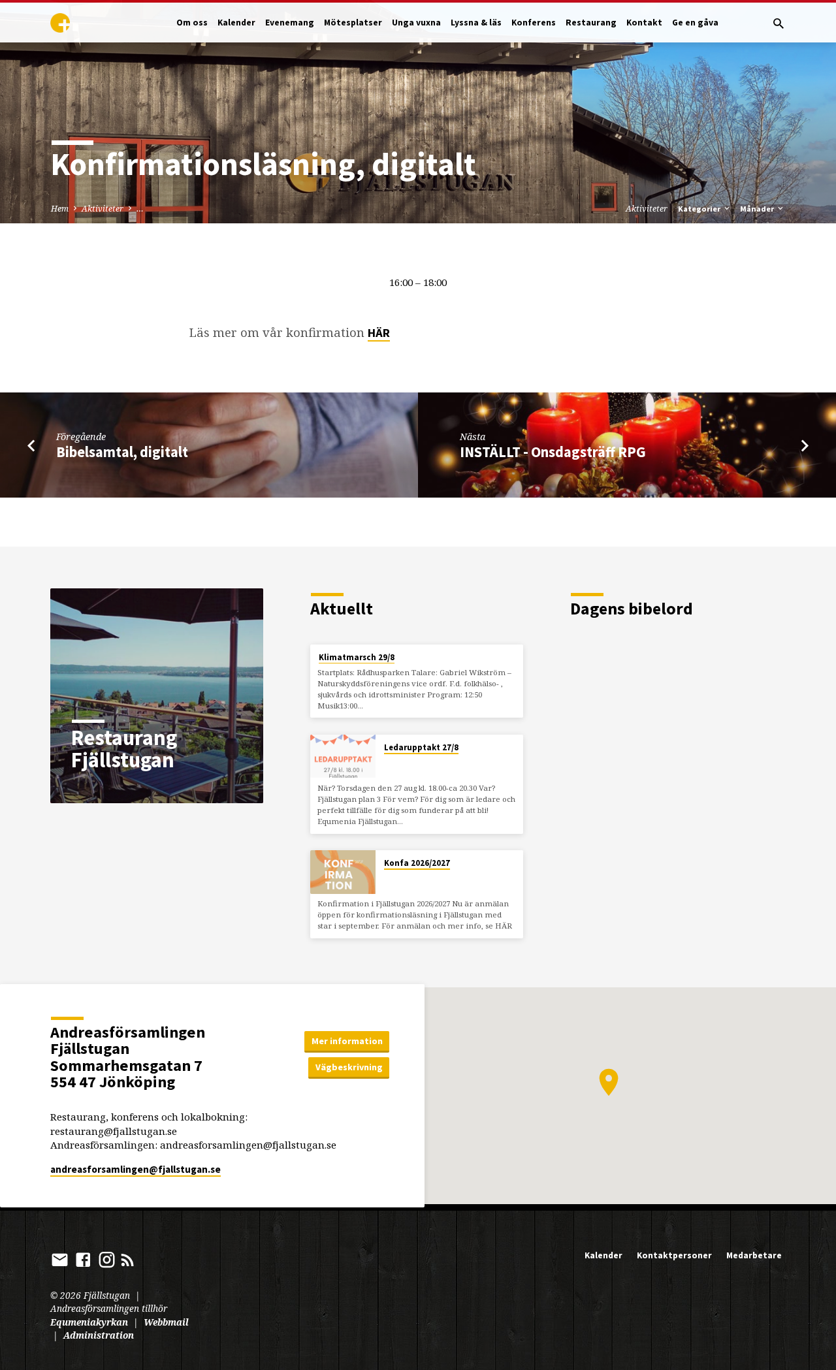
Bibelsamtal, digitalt (122, 452)
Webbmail (166, 1322)
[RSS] (127, 1259)
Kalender (236, 22)
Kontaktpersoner (674, 1255)
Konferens (533, 22)
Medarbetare (754, 1255)
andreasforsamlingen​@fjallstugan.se (135, 1169)
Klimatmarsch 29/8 (356, 657)
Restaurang (591, 22)
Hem (60, 208)
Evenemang (289, 22)
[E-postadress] (59, 1259)
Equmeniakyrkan (89, 1322)
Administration (98, 1335)
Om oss (192, 22)
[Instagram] (106, 1259)
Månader (758, 209)
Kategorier (700, 209)
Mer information (347, 1041)
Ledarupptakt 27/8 (421, 747)
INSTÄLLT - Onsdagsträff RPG (553, 452)
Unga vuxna (416, 22)
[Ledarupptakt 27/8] (343, 756)
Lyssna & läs (476, 22)
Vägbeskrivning (349, 1067)
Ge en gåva (695, 22)
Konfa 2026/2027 (417, 862)
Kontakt (644, 22)
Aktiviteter (102, 208)
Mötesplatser (353, 22)
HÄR (379, 332)
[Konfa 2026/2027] (343, 872)
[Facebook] (83, 1259)
